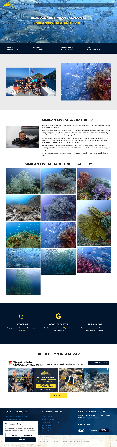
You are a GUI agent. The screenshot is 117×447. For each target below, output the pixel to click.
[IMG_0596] (23, 235)
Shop (89, 5)
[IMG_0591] (23, 208)
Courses (69, 5)
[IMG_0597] (58, 235)
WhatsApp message (84, 420)
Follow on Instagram (98, 363)
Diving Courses (47, 416)
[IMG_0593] (94, 223)
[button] (20, 380)
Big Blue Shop (46, 428)
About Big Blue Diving (49, 419)
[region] (20, 432)
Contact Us (45, 431)
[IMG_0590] (94, 184)
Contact (105, 5)
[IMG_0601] (58, 262)
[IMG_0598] (94, 260)
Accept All (20, 440)
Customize (13, 435)
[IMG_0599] (23, 258)
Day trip (50, 5)
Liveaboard (39, 5)
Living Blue (78, 5)
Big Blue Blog (46, 425)
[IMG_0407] (23, 181)
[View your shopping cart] (111, 5)
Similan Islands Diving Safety (51, 422)
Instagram (21, 330)
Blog (95, 5)
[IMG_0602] (23, 282)
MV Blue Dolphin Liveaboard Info (17, 416)
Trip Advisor (103, 328)
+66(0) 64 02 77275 (92, 418)
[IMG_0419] (58, 181)
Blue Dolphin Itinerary (13, 419)
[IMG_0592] (58, 208)
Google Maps (62, 328)
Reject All (28, 435)
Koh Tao (61, 5)
